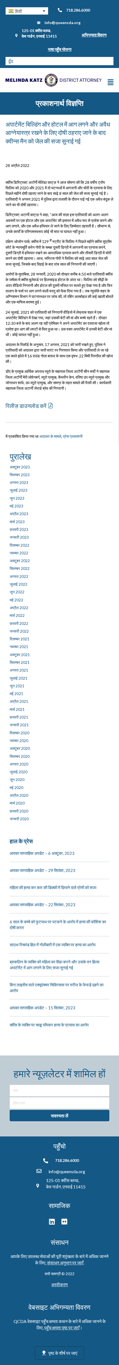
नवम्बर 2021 (19, 646)
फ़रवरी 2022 (19, 623)
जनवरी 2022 (19, 631)
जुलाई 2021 (18, 678)
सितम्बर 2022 (20, 568)
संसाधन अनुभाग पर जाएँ (65, 1262)
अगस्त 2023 (19, 482)
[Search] (109, 61)
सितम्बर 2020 (20, 756)
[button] (27, 11)
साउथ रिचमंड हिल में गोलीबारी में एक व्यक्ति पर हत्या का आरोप (52, 944)
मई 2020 (16, 787)
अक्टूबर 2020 (20, 748)
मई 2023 (16, 506)
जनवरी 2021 (19, 724)
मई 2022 (16, 600)
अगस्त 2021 (19, 670)
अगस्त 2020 (19, 764)
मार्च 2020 (17, 803)
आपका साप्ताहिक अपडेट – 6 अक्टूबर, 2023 (42, 853)
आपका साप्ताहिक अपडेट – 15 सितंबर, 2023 (42, 1007)
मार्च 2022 (17, 615)
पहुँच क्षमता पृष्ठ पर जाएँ (61, 1327)
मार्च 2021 (17, 709)
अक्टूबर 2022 (20, 560)
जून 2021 (17, 685)
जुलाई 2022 (18, 584)
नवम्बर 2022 (19, 553)
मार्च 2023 (17, 521)
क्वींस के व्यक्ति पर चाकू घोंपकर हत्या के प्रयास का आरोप (49, 1024)
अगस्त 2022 (19, 576)
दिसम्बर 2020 (19, 732)
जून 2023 (17, 498)
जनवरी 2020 (19, 818)
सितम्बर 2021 (20, 662)
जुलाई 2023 (18, 490)
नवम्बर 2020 (19, 740)
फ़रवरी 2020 (19, 811)
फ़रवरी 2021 (19, 717)
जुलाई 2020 (18, 771)
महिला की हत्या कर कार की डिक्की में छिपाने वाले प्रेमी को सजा (53, 887)
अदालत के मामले (50, 436)
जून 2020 (17, 779)
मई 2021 (16, 693)
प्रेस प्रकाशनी (72, 436)
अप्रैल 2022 (19, 607)
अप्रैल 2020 (19, 795)
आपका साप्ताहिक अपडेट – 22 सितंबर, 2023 (42, 904)
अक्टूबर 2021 (20, 654)
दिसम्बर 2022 (19, 545)
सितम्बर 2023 (20, 474)
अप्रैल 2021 (19, 701)
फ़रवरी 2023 (19, 529)
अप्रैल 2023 (19, 513)
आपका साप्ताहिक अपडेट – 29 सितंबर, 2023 (42, 870)
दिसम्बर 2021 (19, 638)
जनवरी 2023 (19, 537)
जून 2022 (17, 592)
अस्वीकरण (59, 1284)
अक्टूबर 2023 (20, 467)
